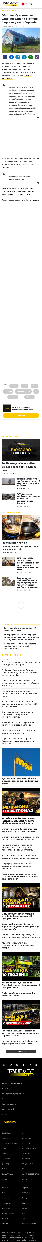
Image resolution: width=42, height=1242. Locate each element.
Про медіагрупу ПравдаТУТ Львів (13, 1094)
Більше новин (21, 1051)
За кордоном (6, 1203)
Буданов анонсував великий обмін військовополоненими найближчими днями (20, 781)
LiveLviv (4, 1179)
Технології (25, 1208)
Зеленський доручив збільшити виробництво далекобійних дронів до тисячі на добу (20, 926)
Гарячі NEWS (26, 1154)
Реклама (5, 1089)
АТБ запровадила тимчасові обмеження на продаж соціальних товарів (18, 945)
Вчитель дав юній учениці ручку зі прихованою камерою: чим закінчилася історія (18, 714)
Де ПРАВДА (6, 1164)
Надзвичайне (9, 10)
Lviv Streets (26, 1143)
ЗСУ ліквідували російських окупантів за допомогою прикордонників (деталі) (28, 498)
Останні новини (11, 655)
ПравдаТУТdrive (7, 1174)
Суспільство (26, 1193)
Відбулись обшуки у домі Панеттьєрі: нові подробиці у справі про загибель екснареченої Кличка (20, 672)
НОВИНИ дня (6, 1133)
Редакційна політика (9, 1099)
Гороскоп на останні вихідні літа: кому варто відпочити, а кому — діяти (20, 1042)
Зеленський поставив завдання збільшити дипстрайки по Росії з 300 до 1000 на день (19, 704)
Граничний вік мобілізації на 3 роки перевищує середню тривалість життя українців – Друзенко (27, 582)
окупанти (12, 397)
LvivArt (24, 1133)
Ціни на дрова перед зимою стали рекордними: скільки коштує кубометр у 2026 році (20, 683)
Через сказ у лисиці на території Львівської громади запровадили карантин (18, 741)
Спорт (24, 1218)
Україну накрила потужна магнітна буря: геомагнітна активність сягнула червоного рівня (20, 876)
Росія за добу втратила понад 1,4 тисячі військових (20, 629)
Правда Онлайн (27, 1164)
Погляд (24, 1198)
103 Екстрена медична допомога (10, 1145)
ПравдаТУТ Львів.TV (29, 1224)
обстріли (29, 397)
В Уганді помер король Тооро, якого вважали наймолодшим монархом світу (21, 856)
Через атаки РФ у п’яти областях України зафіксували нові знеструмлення (20, 646)
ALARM (4, 1154)
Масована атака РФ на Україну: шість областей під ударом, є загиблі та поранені (28, 482)
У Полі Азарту (26, 1169)
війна (34, 386)
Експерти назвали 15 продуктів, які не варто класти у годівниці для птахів (20, 830)
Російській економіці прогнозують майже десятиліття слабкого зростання (21, 936)
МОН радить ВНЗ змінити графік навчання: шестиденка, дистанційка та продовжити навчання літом (28, 564)
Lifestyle (5, 1224)
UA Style (5, 1169)
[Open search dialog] (31, 4)
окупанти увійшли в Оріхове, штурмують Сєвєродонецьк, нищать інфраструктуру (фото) (18, 191)
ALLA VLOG (25, 1179)
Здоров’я (25, 1188)
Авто (23, 1213)
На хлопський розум (29, 1148)
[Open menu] (38, 4)
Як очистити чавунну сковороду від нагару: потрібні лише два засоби (20, 546)
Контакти (9, 1122)
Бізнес (24, 1203)
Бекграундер (26, 1138)
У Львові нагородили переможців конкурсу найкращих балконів (18, 723)
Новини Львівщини (8, 1213)
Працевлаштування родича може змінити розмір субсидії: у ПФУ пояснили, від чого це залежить (18, 847)
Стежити (21, 415)
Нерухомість (6, 1218)
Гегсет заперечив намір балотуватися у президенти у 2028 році (21, 663)
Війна (3, 1193)
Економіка (5, 1198)
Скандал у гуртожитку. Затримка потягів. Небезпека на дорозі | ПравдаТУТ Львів (18, 916)
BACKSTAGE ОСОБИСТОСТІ (31, 1174)
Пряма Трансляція (8, 1109)
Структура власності (9, 1104)
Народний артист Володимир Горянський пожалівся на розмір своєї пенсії (20, 693)
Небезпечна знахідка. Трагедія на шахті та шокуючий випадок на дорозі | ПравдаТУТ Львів (21, 1033)
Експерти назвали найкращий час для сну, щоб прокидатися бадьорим (21, 838)
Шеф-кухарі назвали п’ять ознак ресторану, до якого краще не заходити (17, 866)
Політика (5, 1188)
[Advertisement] (21, 138)
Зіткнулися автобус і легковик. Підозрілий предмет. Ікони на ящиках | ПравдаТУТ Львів (21, 985)
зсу (36, 391)
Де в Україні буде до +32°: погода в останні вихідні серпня (18, 731)
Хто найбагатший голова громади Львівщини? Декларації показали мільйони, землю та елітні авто (18, 821)
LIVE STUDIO (6, 1159)
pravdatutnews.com (30, 200)
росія (25, 386)
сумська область (23, 391)
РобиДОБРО (26, 1159)
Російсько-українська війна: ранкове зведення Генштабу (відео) (19, 467)
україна (14, 386)
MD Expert (5, 1138)
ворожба (8, 391)
